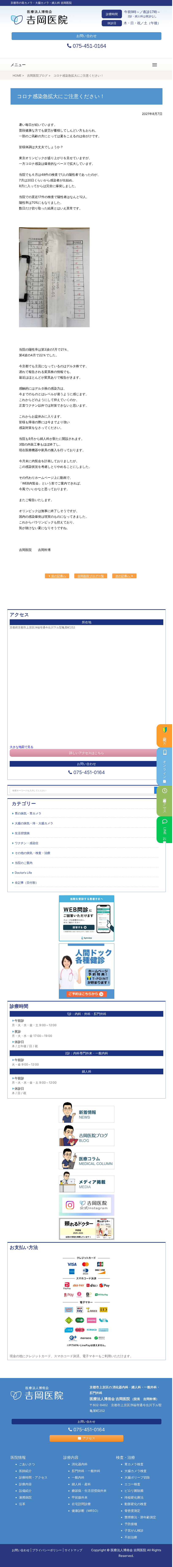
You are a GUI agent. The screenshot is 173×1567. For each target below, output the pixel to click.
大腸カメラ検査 (135, 1471)
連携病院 (25, 1497)
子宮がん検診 (133, 1530)
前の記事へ (58, 576)
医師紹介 (25, 1471)
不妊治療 (130, 1537)
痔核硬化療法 (133, 1497)
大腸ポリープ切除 (137, 1477)
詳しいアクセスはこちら (86, 753)
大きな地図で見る (21, 747)
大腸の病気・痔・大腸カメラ (34, 823)
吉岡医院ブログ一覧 (90, 576)
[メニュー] (154, 64)
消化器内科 (80, 1464)
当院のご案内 (23, 863)
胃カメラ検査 (133, 1464)
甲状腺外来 (80, 1497)
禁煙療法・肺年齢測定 (140, 1517)
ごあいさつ (27, 1464)
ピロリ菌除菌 (133, 1491)
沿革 (22, 1504)
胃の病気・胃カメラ (28, 813)
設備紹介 (25, 1491)
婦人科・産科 (81, 1484)
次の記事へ (123, 576)
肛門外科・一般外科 (86, 1471)
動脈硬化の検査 (135, 1504)
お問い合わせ (21, 1550)
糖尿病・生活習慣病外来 (89, 1491)
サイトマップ (73, 1550)
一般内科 (78, 1477)
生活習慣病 (22, 833)
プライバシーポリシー (47, 1550)
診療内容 (25, 1484)
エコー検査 (132, 1484)
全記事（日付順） (26, 882)
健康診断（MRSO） (86, 1511)
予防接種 (130, 1524)
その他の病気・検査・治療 (32, 853)
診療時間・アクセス (33, 1477)
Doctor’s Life (23, 872)
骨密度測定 (132, 1511)
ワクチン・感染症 (26, 843)
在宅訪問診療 (81, 1504)
